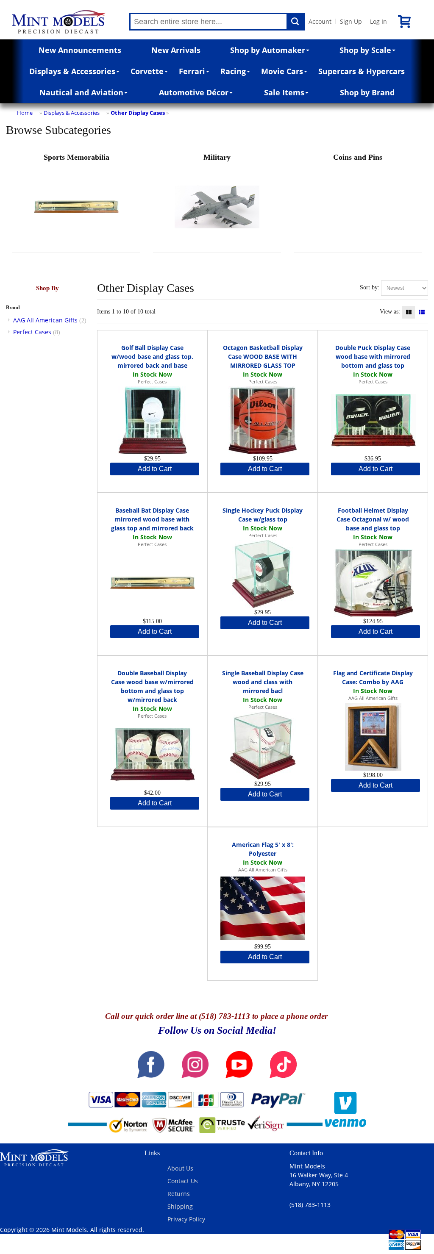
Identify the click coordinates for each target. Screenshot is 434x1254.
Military (217, 157)
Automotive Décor (193, 92)
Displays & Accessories (72, 71)
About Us (180, 1168)
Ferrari (192, 71)
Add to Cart (155, 468)
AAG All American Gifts (45, 320)
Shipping (180, 1206)
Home (25, 113)
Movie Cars (282, 71)
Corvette (147, 71)
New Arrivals (175, 50)
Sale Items (284, 92)
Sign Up (351, 21)
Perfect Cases (32, 332)
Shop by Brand (367, 92)
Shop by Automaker (267, 50)
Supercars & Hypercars (361, 71)
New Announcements (80, 50)
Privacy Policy (186, 1219)
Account (320, 21)
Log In (378, 21)
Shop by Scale (365, 50)
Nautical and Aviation (81, 92)
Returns (178, 1194)
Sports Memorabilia (76, 157)
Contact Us (182, 1181)
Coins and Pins (357, 157)
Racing (233, 71)
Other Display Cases (138, 113)
